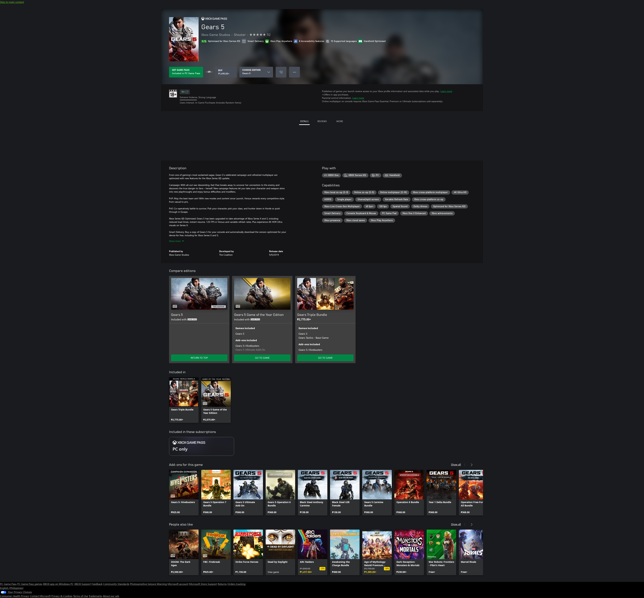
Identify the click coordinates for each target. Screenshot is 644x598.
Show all (456, 464)
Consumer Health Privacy (14, 596)
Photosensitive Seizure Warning (148, 584)
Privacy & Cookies (61, 596)
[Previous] (465, 464)
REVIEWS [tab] (322, 121)
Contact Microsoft (40, 596)
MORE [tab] (339, 121)
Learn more (446, 91)
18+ (183, 92)
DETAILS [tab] (304, 121)
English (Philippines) (11, 588)
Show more (175, 241)
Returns (222, 584)
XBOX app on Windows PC (58, 584)
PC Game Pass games (29, 584)
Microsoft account (178, 584)
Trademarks (95, 596)
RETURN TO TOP (199, 357)
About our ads (111, 596)
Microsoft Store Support (203, 584)
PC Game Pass (8, 584)
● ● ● (294, 72)
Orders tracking (236, 584)
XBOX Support (82, 584)
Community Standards (116, 584)
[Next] (471, 464)
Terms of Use (80, 596)
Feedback (97, 584)
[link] (184, 400)
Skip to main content (12, 2)
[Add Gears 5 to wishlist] (281, 72)
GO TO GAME (262, 357)
